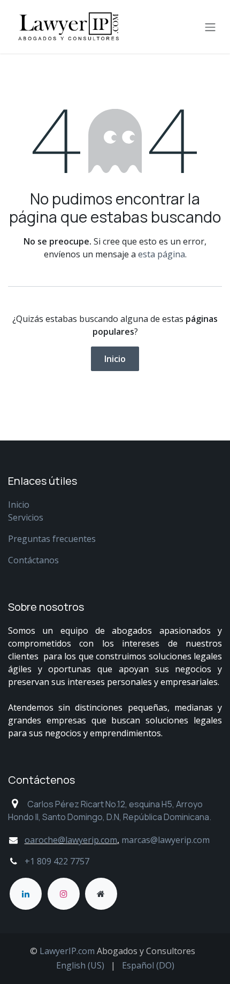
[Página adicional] (101, 894)
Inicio (115, 359)
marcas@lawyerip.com (165, 840)
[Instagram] (64, 894)
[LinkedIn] (26, 894)
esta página (161, 254)
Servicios (25, 517)
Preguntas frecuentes (52, 539)
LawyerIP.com (67, 951)
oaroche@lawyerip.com (71, 840)
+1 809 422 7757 (58, 861)
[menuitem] (80, 965)
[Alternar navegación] (210, 26)
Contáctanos (33, 560)
